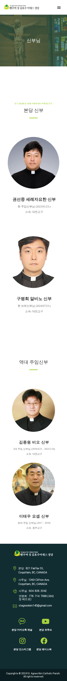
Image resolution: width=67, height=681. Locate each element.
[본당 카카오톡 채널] (22, 621)
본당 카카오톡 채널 (22, 630)
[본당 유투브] (45, 621)
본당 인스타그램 (22, 649)
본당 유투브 (45, 630)
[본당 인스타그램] (22, 640)
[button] (59, 7)
